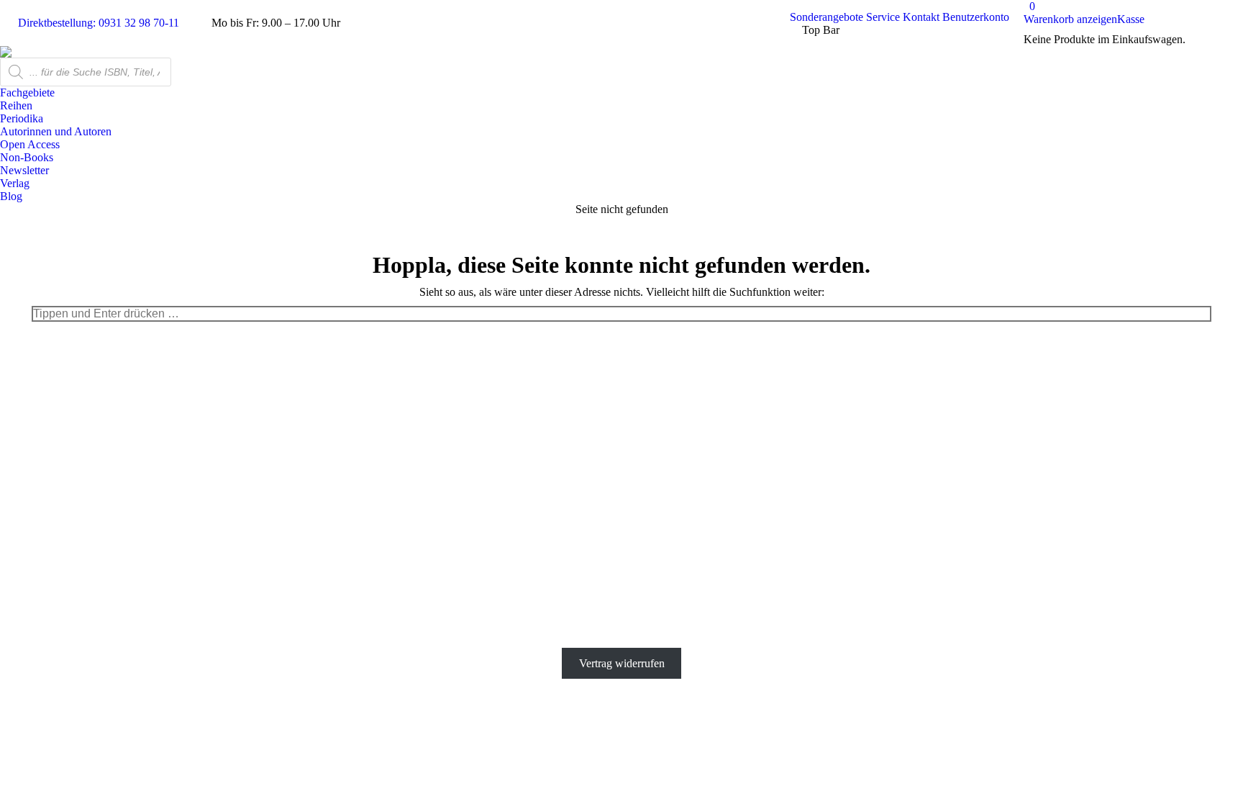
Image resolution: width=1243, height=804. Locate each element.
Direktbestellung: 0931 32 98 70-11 (98, 23)
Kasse (1130, 19)
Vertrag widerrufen (622, 663)
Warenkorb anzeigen (1070, 19)
